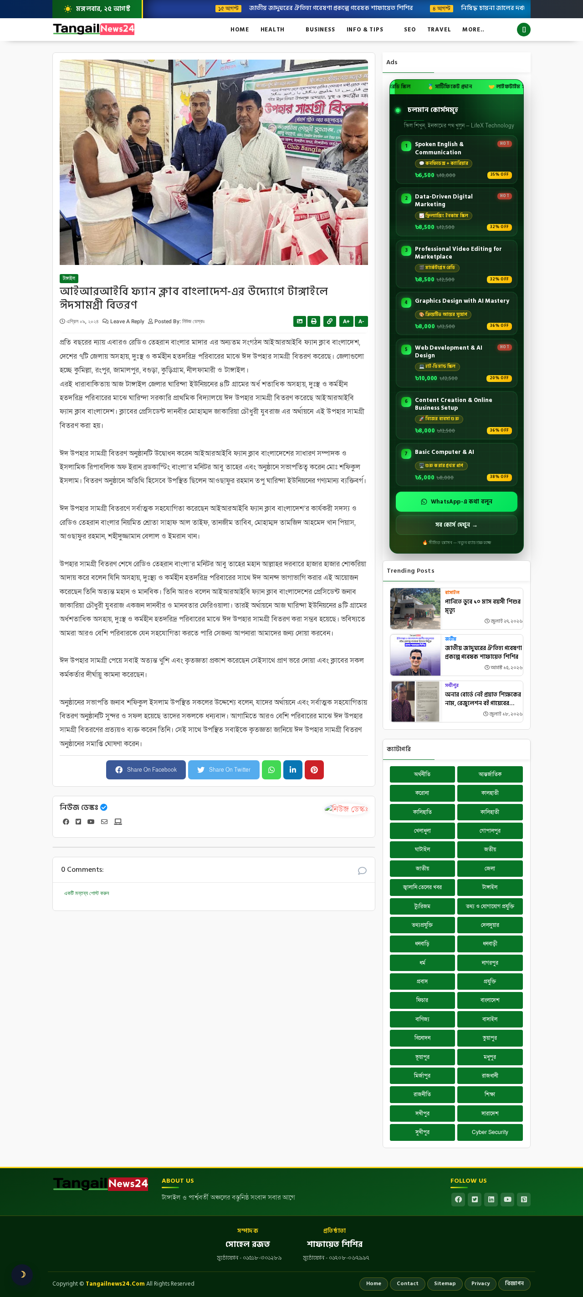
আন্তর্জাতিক (490, 774)
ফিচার (422, 1000)
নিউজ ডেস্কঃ (79, 807)
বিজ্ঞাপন (514, 1283)
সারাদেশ (490, 1113)
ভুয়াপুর (490, 1038)
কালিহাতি (422, 812)
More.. (473, 30)
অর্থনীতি (422, 774)
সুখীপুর (422, 1132)
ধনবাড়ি (422, 943)
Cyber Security (490, 1132)
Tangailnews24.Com (115, 1284)
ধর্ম (422, 962)
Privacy (480, 1283)
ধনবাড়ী (490, 943)
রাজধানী (490, 1075)
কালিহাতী (490, 812)
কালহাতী (490, 793)
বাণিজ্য (422, 1019)
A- (361, 321)
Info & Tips (365, 30)
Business (320, 30)
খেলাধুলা (422, 830)
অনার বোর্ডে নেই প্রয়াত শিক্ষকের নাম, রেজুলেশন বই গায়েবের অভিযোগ (483, 699)
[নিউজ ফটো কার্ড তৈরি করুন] (299, 321)
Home (239, 30)
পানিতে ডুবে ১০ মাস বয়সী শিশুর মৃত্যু (483, 606)
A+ (346, 321)
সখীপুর (452, 685)
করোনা (422, 793)
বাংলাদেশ (490, 1000)
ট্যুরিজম (422, 906)
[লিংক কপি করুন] (329, 321)
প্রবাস (422, 981)
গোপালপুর (490, 830)
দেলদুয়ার (490, 925)
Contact (408, 1283)
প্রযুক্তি (490, 981)
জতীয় (450, 639)
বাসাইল (452, 593)
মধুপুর (490, 1057)
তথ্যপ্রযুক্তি (422, 925)
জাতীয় (422, 868)
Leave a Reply (128, 321)
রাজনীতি (422, 1094)
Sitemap (445, 1283)
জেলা (490, 868)
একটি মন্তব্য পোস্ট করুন (86, 893)
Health (273, 30)
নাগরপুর (490, 962)
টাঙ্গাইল (69, 278)
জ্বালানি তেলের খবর (422, 887)
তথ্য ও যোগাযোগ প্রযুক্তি (490, 906)
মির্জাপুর (422, 1075)
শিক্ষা (490, 1094)
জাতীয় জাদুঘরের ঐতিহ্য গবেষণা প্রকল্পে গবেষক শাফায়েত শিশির (302, 8)
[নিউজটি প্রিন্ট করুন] (313, 321)
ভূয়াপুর (422, 1057)
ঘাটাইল (422, 849)
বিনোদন (422, 1038)
